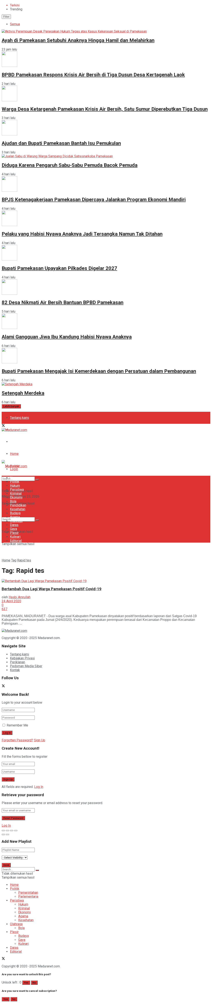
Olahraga (16, 521)
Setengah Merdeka (23, 393)
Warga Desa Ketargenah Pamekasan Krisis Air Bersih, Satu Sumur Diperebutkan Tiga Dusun (105, 109)
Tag (13, 560)
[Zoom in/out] (15, 830)
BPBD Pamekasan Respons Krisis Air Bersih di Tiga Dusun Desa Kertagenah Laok (93, 75)
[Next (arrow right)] (7, 834)
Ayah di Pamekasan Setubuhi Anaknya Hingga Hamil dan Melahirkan (78, 40)
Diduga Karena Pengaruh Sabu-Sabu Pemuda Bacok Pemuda (69, 165)
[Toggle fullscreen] (11, 830)
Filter (6, 16)
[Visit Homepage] (14, 430)
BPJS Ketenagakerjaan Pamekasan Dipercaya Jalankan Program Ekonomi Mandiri (94, 199)
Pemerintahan (28, 893)
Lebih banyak (11, 406)
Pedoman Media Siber (26, 442)
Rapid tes (24, 560)
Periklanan (17, 662)
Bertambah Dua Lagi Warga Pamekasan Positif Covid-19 (51, 589)
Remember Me (17, 725)
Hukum (15, 486)
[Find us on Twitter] (3, 426)
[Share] (7, 830)
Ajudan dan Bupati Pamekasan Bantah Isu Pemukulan (61, 143)
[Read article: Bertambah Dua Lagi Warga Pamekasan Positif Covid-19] (106, 581)
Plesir (14, 533)
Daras (14, 525)
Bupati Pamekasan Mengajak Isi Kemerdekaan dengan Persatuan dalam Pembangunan (99, 371)
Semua (15, 24)
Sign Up (39, 740)
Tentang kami (19, 418)
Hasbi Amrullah (19, 597)
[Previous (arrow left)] (3, 834)
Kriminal (16, 493)
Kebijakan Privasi (22, 658)
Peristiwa (17, 489)
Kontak (15, 670)
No (34, 982)
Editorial (16, 541)
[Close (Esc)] (3, 830)
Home (14, 454)
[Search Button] (37, 520)
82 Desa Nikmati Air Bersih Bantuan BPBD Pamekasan (62, 302)
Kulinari (15, 537)
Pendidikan (18, 505)
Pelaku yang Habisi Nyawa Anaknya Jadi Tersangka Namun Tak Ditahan (82, 234)
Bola (13, 501)
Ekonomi (16, 497)
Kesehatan (17, 509)
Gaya (13, 529)
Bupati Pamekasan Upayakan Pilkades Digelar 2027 (59, 268)
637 (4, 609)
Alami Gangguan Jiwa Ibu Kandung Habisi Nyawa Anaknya (67, 337)
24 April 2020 (11, 601)
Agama (15, 517)
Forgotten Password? (17, 740)
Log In (38, 787)
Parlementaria (28, 896)
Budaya (15, 513)
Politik (14, 482)
